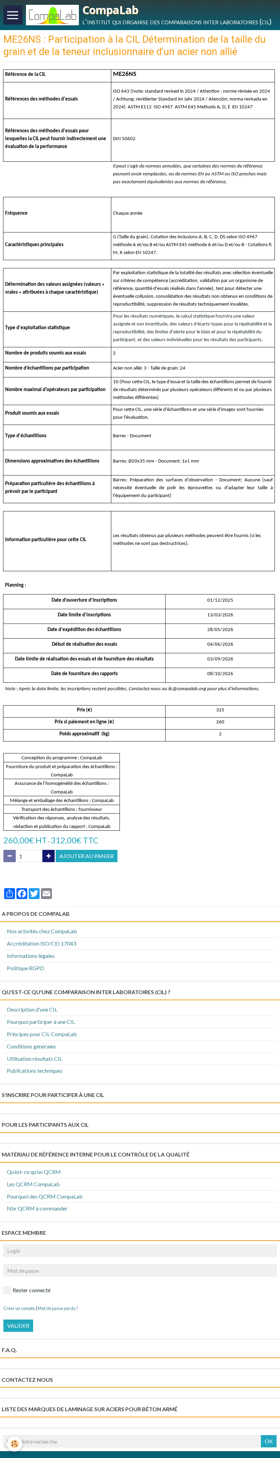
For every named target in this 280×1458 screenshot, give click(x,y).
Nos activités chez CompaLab (42, 931)
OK (269, 1441)
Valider (18, 1325)
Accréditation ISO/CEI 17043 (41, 943)
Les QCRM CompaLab (33, 1184)
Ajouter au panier (86, 856)
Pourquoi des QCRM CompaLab (45, 1196)
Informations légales (31, 955)
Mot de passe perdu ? (58, 1308)
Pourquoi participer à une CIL (41, 1021)
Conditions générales (31, 1046)
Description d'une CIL (32, 1009)
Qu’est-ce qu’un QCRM (34, 1171)
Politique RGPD (25, 968)
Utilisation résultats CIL (34, 1058)
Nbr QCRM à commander (37, 1208)
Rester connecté (32, 1290)
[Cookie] (14, 1444)
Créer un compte (19, 1308)
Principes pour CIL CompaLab (42, 1034)
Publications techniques (34, 1070)
